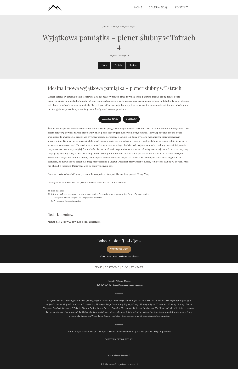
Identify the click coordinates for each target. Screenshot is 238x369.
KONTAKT (131, 119)
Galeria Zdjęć (159, 7)
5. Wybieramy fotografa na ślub (66, 201)
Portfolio (118, 65)
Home (138, 7)
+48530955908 (103, 285)
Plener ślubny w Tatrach (61, 96)
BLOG (125, 267)
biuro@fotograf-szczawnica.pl (127, 285)
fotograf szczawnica (88, 194)
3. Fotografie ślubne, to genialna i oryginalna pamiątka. (76, 197)
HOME (98, 267)
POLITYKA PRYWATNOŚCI (119, 339)
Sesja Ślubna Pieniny (118, 355)
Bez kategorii (57, 191)
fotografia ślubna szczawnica (113, 194)
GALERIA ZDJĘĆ (110, 119)
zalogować (65, 221)
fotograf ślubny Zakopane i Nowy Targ (128, 174)
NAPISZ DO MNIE (119, 249)
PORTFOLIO (112, 267)
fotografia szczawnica (138, 194)
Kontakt (181, 7)
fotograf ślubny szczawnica (64, 194)
